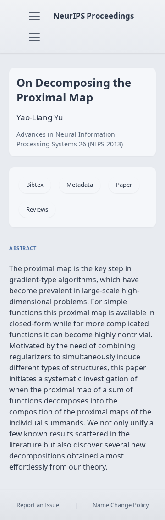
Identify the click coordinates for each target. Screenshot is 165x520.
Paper (124, 184)
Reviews (37, 209)
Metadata (79, 184)
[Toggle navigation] (34, 16)
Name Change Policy (121, 505)
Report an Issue (37, 505)
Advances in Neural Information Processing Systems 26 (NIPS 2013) (69, 139)
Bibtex (35, 184)
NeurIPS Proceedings (93, 16)
